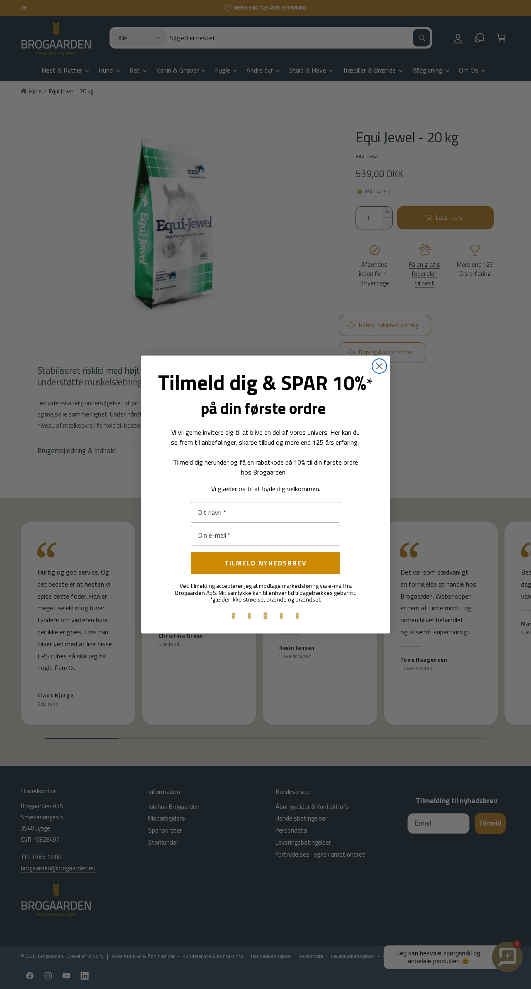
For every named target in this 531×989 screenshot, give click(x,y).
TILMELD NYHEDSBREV (265, 563)
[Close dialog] (379, 366)
